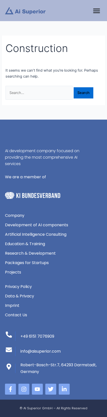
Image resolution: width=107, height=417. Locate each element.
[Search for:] (39, 93)
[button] (96, 10)
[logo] (25, 10)
